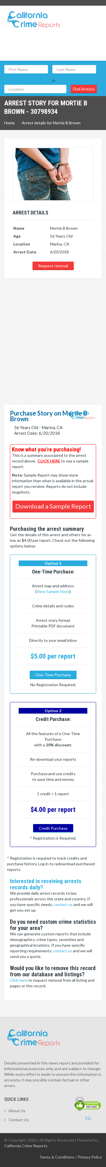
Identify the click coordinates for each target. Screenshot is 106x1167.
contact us (63, 904)
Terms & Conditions (57, 1157)
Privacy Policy (90, 1157)
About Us (16, 1110)
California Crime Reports (25, 1145)
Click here (19, 980)
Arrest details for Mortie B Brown (51, 122)
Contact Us (18, 1119)
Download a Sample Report (53, 506)
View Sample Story (53, 591)
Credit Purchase (53, 828)
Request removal (53, 265)
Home (9, 122)
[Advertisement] (53, 335)
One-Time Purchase (53, 674)
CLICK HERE (49, 460)
